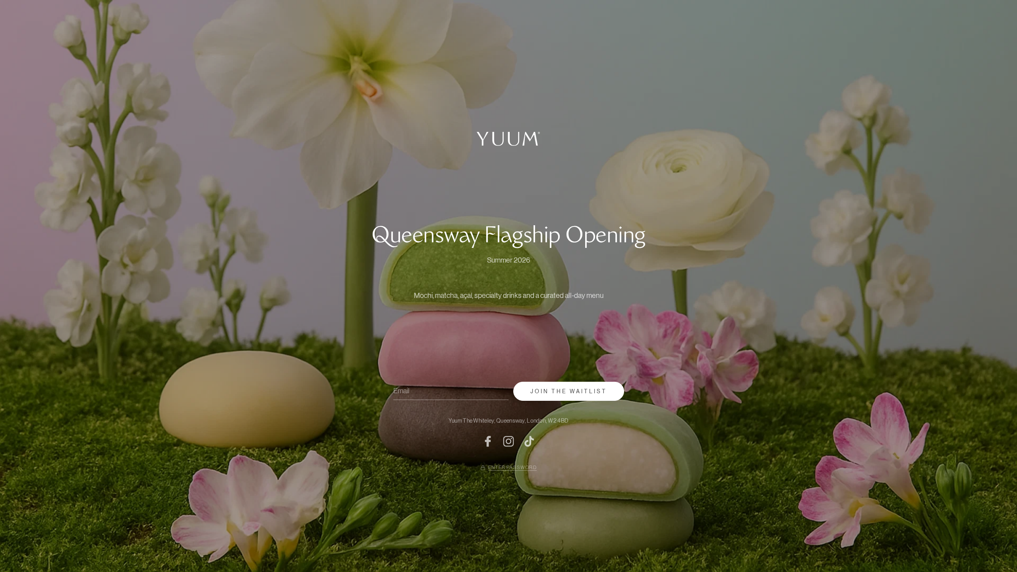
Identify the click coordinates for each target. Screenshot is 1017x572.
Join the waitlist (568, 391)
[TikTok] (529, 441)
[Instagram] (508, 441)
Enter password (512, 467)
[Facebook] (488, 441)
